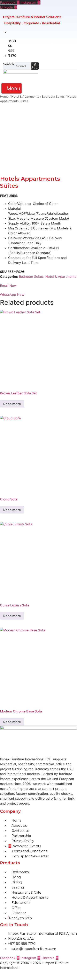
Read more (12, 404)
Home (4, 96)
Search (8, 64)
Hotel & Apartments (25, 96)
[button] (11, 88)
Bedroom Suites (53, 96)
